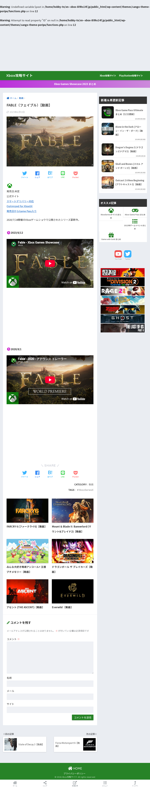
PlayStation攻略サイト (131, 75)
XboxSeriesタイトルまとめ (111, 216)
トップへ (135, 786)
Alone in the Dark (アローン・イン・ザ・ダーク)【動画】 (129, 130)
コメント (13, 639)
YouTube (118, 259)
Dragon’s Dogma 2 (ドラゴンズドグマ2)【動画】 (129, 149)
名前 (9, 678)
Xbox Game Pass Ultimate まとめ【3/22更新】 (129, 112)
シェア (45, 786)
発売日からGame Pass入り (22, 211)
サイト (10, 704)
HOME (77, 768)
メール (10, 691)
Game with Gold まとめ (111, 239)
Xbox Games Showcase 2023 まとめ (75, 84)
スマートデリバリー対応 (20, 201)
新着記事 (75, 786)
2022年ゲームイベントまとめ (135, 227)
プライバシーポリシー (75, 773)
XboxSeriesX (86, 489)
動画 (91, 484)
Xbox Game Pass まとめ (135, 215)
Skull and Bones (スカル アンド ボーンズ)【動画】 (129, 165)
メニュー (105, 786)
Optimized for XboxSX (20, 206)
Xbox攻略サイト (19, 75)
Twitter (127, 259)
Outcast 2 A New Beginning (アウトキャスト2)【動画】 (129, 182)
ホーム (15, 786)
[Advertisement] (75, 49)
